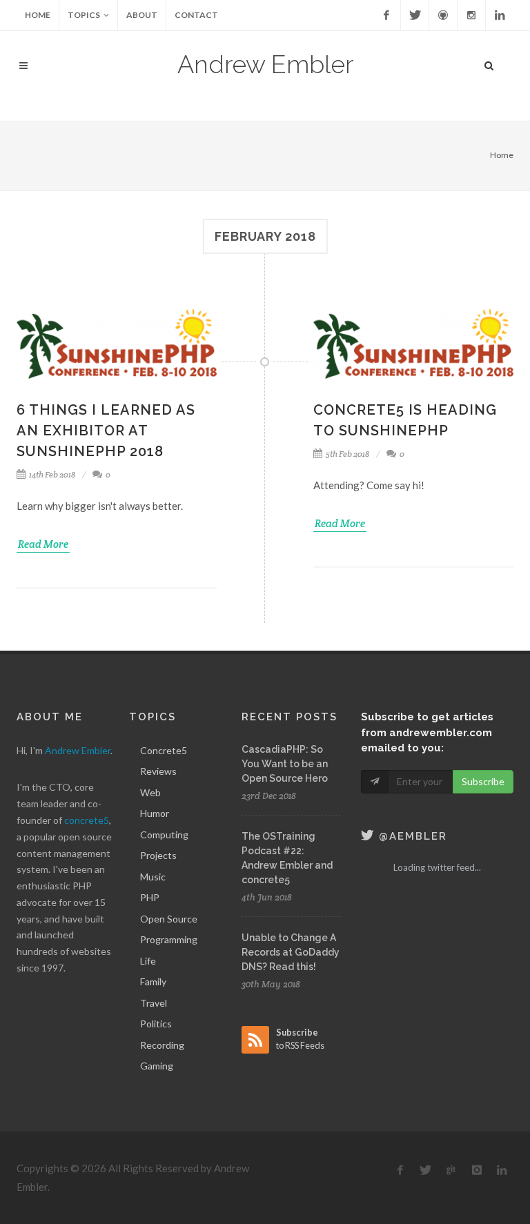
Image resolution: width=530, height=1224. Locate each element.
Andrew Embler (265, 64)
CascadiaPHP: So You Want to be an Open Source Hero (285, 764)
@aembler (411, 836)
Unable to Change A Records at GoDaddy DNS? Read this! (291, 952)
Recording (162, 1045)
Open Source (168, 919)
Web (150, 792)
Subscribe (483, 781)
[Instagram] (471, 15)
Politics (156, 1023)
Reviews (158, 771)
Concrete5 (163, 750)
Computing (164, 834)
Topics (84, 15)
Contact (196, 15)
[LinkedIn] (499, 15)
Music (153, 876)
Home (37, 15)
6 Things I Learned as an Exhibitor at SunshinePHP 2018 (106, 431)
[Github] (443, 15)
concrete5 (86, 820)
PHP (149, 897)
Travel (153, 1003)
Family (153, 981)
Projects (158, 855)
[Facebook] (386, 15)
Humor (154, 813)
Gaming (156, 1066)
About (141, 15)
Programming (168, 939)
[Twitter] (415, 15)
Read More (43, 544)
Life (148, 961)
